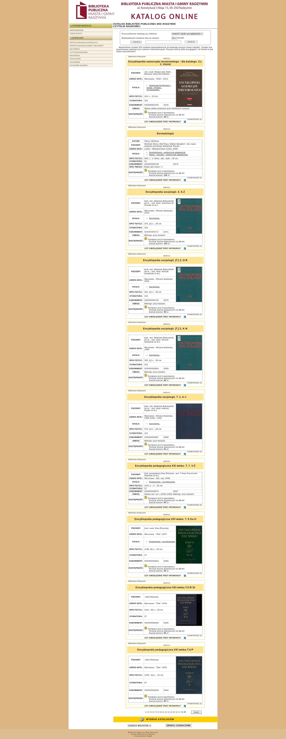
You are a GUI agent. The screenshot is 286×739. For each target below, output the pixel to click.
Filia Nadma (75, 62)
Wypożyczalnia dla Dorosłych (84, 42)
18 (182, 712)
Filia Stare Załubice (79, 65)
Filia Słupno (75, 59)
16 (177, 712)
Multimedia (75, 49)
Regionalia (75, 55)
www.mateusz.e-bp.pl (143, 736)
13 (169, 712)
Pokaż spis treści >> (153, 167)
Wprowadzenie (76, 30)
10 (161, 712)
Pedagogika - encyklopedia (162, 482)
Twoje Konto (76, 33)
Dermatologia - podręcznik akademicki (167, 152)
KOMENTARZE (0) (194, 119)
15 (174, 712)
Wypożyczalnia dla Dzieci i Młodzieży (87, 46)
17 (179, 712)
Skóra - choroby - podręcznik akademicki (168, 155)
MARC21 (166, 58)
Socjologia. (154, 218)
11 (163, 712)
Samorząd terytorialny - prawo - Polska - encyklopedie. (159, 87)
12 (166, 712)
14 (171, 712)
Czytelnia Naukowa (78, 52)
